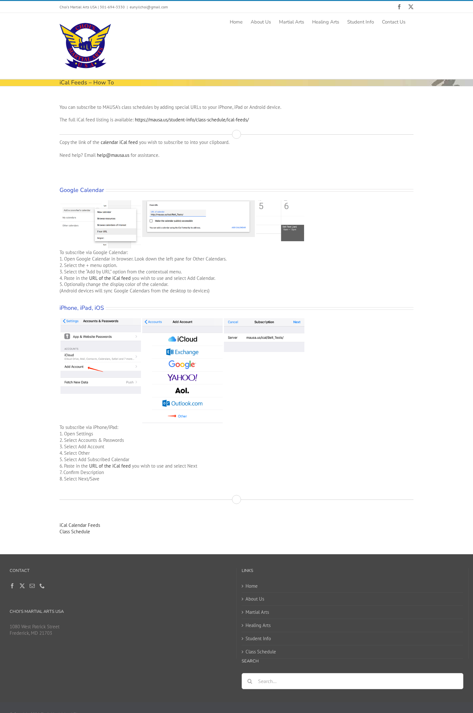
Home (252, 586)
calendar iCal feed (119, 142)
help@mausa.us (113, 155)
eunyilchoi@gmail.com (149, 7)
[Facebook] (12, 585)
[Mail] (32, 585)
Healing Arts (258, 625)
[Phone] (42, 585)
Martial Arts (257, 612)
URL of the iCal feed (110, 278)
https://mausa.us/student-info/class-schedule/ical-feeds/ (192, 120)
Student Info (258, 638)
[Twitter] (22, 585)
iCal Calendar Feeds (80, 525)
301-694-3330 (112, 7)
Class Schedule (75, 531)
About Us (255, 599)
